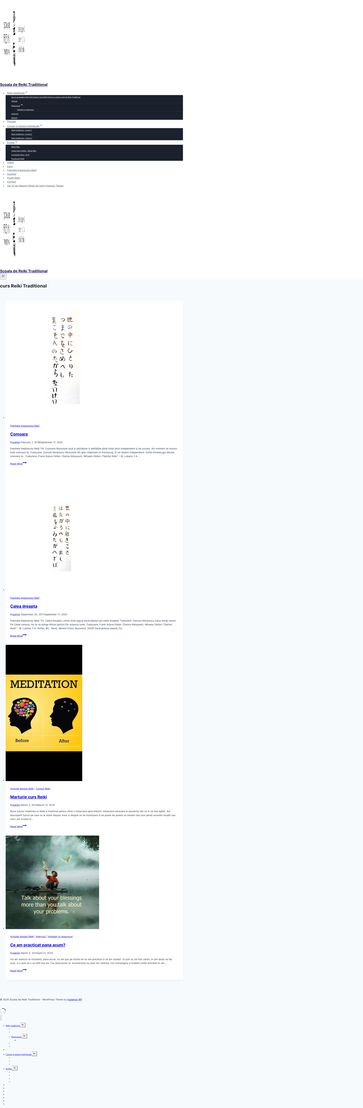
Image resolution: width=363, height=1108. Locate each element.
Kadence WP (75, 999)
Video (10, 162)
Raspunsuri (16, 1037)
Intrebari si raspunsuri (25, 110)
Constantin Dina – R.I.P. (20, 155)
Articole (14, 101)
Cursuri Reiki (43, 788)
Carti (10, 166)
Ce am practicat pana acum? (37, 945)
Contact (11, 182)
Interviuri (14, 114)
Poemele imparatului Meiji (21, 170)
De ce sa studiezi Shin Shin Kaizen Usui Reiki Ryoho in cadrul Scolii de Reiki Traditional (45, 97)
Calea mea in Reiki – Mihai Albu (23, 151)
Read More (18, 463)
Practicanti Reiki (17, 159)
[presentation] (94, 360)
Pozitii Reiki (13, 178)
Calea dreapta (23, 606)
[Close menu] (1, 1017)
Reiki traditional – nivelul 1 (21, 130)
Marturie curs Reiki (28, 797)
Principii (11, 121)
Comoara (19, 434)
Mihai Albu (15, 147)
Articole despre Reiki (22, 788)
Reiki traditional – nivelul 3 (21, 138)
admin (16, 442)
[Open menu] (3, 276)
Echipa (9, 1069)
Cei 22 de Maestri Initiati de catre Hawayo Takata (35, 185)
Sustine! (11, 174)
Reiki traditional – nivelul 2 (21, 134)
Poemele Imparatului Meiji (24, 425)
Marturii (14, 118)
